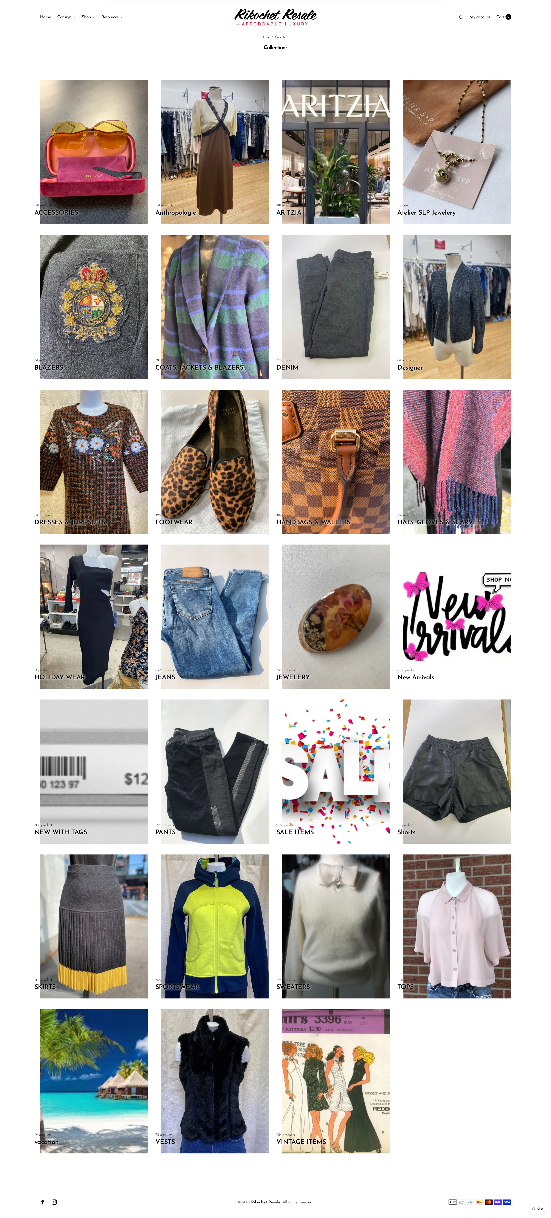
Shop (86, 17)
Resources (109, 17)
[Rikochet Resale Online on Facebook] (42, 1202)
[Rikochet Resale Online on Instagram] (54, 1202)
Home (45, 17)
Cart (502, 17)
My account (479, 17)
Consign (64, 17)
